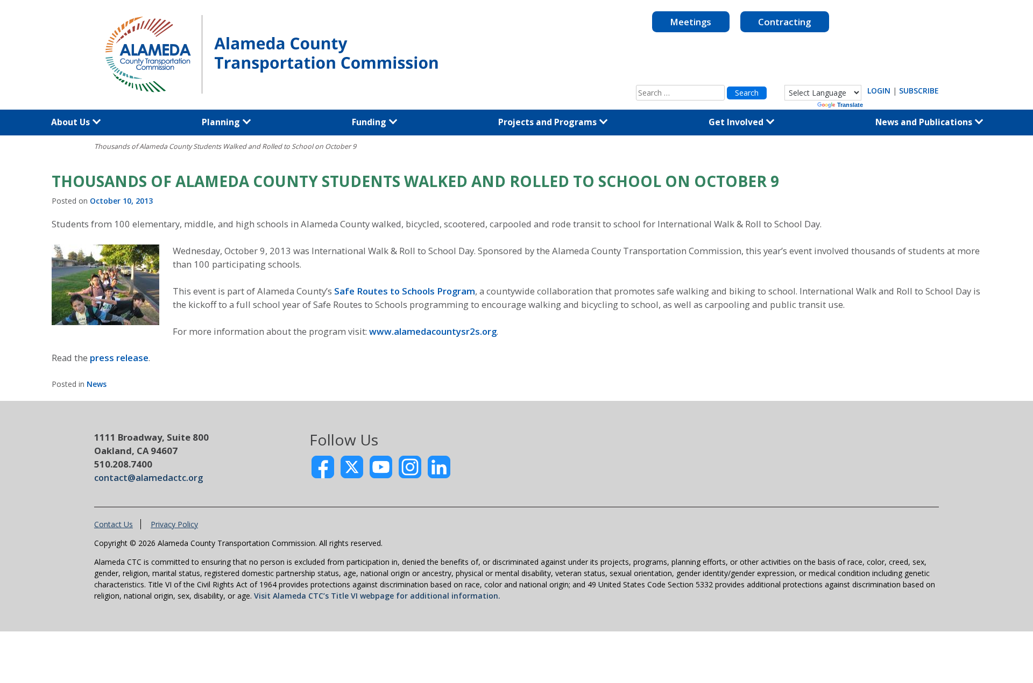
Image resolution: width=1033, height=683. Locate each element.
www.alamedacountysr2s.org (433, 331)
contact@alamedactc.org (148, 477)
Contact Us (113, 524)
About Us (71, 122)
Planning (222, 122)
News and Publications (924, 122)
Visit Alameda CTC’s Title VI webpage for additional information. (377, 596)
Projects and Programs (548, 122)
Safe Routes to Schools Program (404, 291)
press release (119, 357)
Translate (850, 105)
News (97, 384)
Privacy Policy (174, 524)
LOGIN (878, 90)
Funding (370, 122)
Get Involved (737, 122)
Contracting (784, 22)
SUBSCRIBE (919, 90)
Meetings (690, 22)
